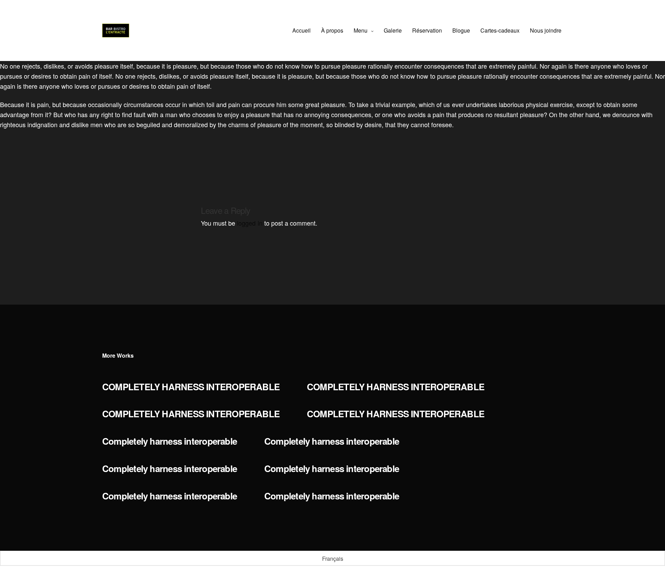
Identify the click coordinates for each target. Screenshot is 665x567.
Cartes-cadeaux (500, 30)
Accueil (301, 30)
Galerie (393, 30)
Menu (360, 30)
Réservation (427, 30)
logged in (249, 222)
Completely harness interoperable (169, 441)
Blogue (461, 30)
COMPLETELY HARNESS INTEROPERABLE (191, 386)
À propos (332, 30)
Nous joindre (545, 30)
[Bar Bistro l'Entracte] (115, 30)
